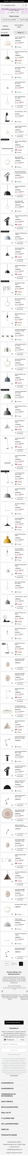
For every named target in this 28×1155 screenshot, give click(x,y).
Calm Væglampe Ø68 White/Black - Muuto (20, 890)
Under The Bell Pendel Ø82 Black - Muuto (20, 781)
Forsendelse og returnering (8, 1095)
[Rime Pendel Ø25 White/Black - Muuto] (14, 206)
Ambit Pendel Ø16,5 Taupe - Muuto (21, 52)
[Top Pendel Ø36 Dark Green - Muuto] (14, 524)
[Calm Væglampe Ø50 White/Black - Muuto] (14, 845)
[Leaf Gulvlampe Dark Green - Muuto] (14, 478)
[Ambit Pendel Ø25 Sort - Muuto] (14, 191)
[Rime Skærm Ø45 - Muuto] (14, 909)
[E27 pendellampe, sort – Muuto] (14, 319)
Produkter (5, 26)
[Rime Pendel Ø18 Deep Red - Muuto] (14, 587)
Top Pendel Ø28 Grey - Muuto (20, 421)
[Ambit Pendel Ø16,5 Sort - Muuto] (14, 272)
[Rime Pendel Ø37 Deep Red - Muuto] (14, 304)
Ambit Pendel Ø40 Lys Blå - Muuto (21, 233)
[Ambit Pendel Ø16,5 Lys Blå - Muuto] (14, 87)
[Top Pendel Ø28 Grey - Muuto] (14, 427)
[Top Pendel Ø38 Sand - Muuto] (14, 726)
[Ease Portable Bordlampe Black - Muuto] (14, 756)
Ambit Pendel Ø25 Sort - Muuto (20, 187)
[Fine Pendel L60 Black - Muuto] (14, 508)
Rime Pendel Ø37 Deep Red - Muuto (20, 299)
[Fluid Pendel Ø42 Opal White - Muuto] (14, 42)
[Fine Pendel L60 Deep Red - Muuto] (14, 938)
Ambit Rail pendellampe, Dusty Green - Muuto (20, 330)
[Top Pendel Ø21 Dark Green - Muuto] (14, 255)
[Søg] (23, 5)
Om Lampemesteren (9, 1124)
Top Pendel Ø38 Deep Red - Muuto (21, 872)
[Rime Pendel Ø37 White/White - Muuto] (14, 162)
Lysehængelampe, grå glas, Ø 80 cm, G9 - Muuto (20, 706)
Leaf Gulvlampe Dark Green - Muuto (19, 473)
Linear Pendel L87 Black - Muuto (20, 456)
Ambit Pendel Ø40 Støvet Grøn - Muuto (20, 392)
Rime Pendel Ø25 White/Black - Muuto (19, 201)
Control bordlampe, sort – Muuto (21, 613)
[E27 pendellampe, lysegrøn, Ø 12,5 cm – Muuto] (14, 554)
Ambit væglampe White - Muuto (20, 855)
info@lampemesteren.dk (14, 1149)
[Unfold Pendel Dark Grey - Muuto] (14, 411)
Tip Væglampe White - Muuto (20, 283)
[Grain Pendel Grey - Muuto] (14, 602)
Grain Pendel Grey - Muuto (21, 596)
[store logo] (10, 5)
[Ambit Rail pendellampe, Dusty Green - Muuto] (14, 334)
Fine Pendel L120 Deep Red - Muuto (20, 68)
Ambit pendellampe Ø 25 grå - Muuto (20, 344)
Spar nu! (17, 10)
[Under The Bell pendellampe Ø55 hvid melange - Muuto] (14, 924)
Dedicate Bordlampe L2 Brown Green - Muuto (20, 737)
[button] (12, 47)
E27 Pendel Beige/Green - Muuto (21, 629)
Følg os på (6, 1113)
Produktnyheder (9, 1135)
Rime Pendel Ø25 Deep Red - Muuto (20, 97)
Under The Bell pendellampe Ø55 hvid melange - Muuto (20, 919)
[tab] (14, 1083)
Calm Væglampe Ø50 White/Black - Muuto (20, 840)
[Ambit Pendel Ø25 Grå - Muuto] (14, 494)
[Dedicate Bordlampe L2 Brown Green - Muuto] (14, 741)
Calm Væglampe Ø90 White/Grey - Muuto (20, 810)
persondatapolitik (14, 1075)
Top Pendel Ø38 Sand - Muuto (20, 721)
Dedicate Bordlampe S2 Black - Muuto (20, 796)
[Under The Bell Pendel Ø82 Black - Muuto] (14, 786)
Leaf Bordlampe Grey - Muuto (20, 643)
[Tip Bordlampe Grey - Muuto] (14, 695)
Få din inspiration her (13, 1022)
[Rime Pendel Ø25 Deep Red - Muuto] (14, 102)
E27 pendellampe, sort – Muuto (20, 314)
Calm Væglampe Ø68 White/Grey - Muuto (20, 674)
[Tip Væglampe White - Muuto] (14, 288)
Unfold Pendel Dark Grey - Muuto (21, 406)
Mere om (5, 1129)
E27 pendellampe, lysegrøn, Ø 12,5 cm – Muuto (19, 549)
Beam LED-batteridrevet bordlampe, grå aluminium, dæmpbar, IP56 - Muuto (21, 172)
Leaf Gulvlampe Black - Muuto (20, 438)
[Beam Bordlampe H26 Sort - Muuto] (14, 222)
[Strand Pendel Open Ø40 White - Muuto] (14, 131)
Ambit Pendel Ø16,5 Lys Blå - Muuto (20, 82)
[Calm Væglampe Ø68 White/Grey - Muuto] (14, 679)
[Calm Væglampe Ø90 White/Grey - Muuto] (14, 815)
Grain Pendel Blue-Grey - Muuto (20, 374)
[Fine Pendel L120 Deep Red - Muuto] (14, 72)
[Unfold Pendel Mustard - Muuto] (14, 539)
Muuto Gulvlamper (9, 20)
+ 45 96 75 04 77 (14, 1147)
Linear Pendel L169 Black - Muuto (21, 141)
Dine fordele (7, 1101)
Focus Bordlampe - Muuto (21, 111)
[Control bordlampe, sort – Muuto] (14, 618)
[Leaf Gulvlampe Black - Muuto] (14, 444)
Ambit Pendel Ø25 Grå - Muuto (20, 489)
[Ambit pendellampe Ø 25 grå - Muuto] (14, 349)
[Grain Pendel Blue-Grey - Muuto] (14, 381)
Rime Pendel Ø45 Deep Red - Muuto (20, 359)
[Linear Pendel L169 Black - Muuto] (14, 147)
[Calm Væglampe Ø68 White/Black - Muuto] (14, 895)
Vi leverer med (7, 1118)
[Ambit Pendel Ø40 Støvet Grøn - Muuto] (14, 396)
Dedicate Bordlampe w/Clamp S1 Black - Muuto (21, 825)
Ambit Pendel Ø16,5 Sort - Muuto (21, 266)
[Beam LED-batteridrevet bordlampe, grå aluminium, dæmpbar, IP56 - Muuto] (14, 176)
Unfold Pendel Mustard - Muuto (20, 535)
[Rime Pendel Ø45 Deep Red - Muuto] (14, 364)
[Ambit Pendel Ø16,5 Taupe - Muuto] (14, 57)
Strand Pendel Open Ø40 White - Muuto (20, 127)
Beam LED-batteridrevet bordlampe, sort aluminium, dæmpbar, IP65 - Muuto (21, 766)
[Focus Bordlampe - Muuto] (14, 116)
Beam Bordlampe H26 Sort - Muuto (21, 216)
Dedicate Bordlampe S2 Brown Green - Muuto (20, 949)
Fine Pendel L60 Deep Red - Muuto (21, 934)
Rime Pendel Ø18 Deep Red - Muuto (20, 582)
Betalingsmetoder (9, 1107)
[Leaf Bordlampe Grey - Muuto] (14, 649)
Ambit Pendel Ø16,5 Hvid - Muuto (21, 565)
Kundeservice (7, 1083)
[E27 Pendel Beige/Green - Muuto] (14, 633)
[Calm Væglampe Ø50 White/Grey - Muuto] (14, 664)
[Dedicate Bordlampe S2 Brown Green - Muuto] (14, 953)
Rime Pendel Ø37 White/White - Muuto (19, 157)
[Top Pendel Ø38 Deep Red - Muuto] (14, 878)
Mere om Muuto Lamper (19, 26)
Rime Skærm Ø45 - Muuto (21, 904)
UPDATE (13, 12)
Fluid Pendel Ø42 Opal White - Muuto (20, 37)
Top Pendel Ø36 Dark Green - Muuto (20, 519)
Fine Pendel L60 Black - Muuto (20, 504)
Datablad (20, 60)
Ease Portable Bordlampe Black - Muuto (21, 752)
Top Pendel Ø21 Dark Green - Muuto (20, 248)
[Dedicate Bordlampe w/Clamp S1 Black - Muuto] (14, 830)
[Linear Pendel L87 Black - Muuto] (14, 462)
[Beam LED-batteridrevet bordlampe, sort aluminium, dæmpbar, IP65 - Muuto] (14, 771)
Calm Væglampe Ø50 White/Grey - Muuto (20, 659)
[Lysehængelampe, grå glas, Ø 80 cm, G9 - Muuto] (14, 711)
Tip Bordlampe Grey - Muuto (20, 689)
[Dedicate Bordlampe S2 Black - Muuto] (14, 800)
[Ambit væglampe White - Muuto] (14, 861)
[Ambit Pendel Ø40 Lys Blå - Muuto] (14, 238)
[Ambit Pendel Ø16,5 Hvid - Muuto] (14, 571)
